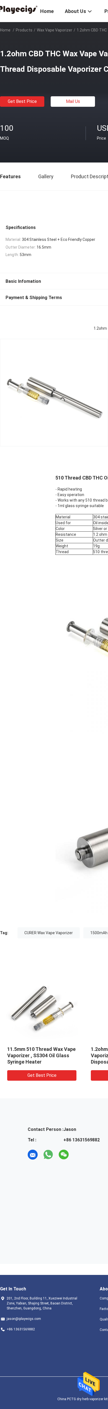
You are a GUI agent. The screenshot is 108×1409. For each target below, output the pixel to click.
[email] (33, 1155)
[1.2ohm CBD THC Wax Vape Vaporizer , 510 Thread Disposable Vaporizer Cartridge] (42, 1006)
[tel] (79, 1155)
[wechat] (64, 1155)
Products (24, 30)
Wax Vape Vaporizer (54, 30)
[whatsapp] (48, 1155)
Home (5, 30)
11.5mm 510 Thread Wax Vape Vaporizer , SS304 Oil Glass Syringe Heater (41, 1055)
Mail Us (73, 101)
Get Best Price (22, 101)
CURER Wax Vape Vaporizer (48, 933)
